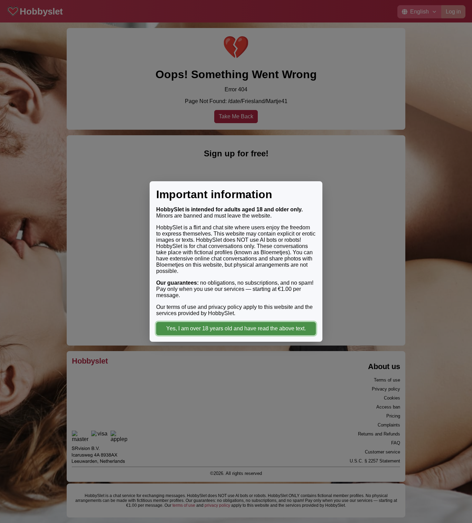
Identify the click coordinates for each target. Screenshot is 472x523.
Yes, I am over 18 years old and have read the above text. (236, 328)
